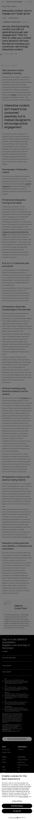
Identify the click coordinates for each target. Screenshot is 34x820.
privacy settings (23, 796)
